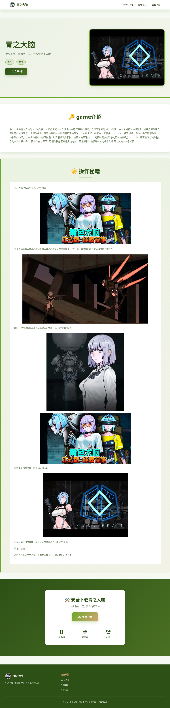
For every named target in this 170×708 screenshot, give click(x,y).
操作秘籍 (142, 4)
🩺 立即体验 (17, 71)
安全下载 (156, 4)
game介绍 (128, 4)
